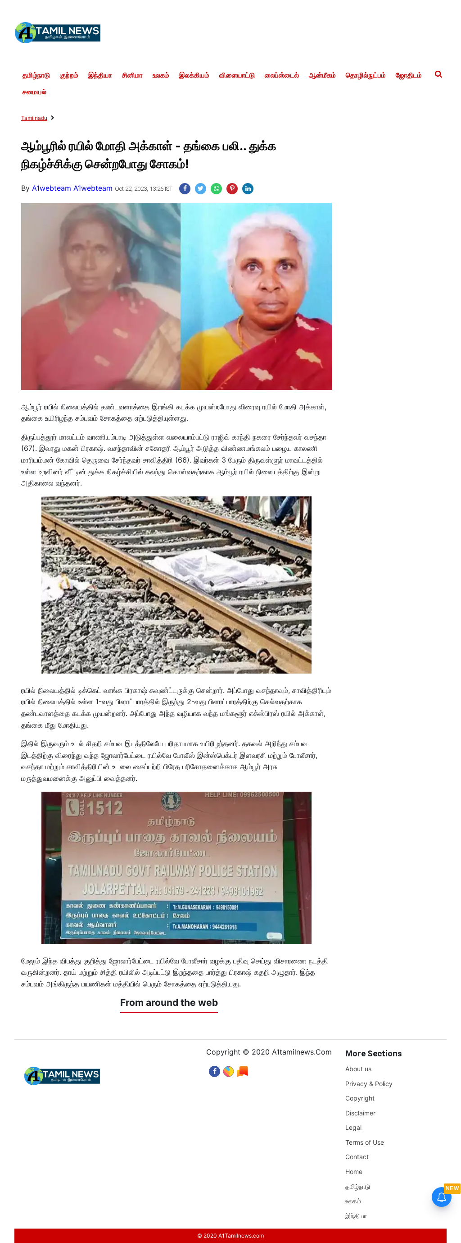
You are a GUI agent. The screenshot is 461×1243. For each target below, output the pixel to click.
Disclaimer (360, 1113)
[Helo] (242, 1069)
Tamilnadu (34, 118)
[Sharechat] (228, 1069)
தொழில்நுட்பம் (366, 75)
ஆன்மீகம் (322, 75)
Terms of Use (364, 1142)
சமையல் (34, 92)
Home (353, 1171)
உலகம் (161, 75)
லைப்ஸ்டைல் (282, 75)
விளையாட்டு (237, 75)
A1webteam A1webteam (72, 188)
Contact (357, 1156)
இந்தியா (100, 75)
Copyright (360, 1098)
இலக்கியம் (194, 75)
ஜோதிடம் (409, 75)
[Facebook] (214, 1069)
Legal (353, 1127)
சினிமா (132, 75)
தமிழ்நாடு (36, 75)
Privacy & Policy (369, 1083)
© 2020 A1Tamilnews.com (230, 1235)
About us (358, 1069)
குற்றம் (69, 75)
